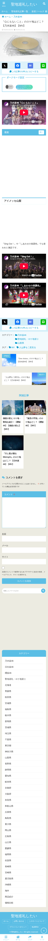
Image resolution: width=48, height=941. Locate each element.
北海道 (8, 685)
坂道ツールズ (38, 11)
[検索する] (43, 591)
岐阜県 (8, 782)
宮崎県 (8, 872)
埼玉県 (8, 733)
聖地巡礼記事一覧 (19, 11)
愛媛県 (8, 848)
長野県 (8, 764)
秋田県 (8, 697)
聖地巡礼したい (24, 4)
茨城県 (8, 727)
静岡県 (8, 770)
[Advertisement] (24, 165)
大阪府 (8, 794)
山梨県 (21, 343)
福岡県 (8, 854)
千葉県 (8, 739)
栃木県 (8, 715)
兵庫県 (8, 812)
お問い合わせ (19, 921)
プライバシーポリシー (18, 927)
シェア (30, 939)
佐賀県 (8, 860)
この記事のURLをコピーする (25, 71)
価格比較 (9, 903)
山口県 (8, 842)
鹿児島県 (9, 878)
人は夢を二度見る (27, 347)
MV (13, 347)
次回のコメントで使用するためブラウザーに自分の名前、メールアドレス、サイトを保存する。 (23, 573)
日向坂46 (9, 667)
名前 (4, 534)
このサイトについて (37, 921)
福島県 (8, 709)
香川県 (8, 824)
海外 (7, 891)
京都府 (8, 788)
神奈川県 (9, 751)
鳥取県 (8, 818)
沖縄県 (8, 884)
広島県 (8, 836)
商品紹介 (9, 897)
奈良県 (8, 800)
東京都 (8, 745)
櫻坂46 (8, 673)
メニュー (6, 939)
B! (30, 65)
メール (5, 545)
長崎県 (8, 866)
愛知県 (8, 776)
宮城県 (8, 703)
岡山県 (8, 830)
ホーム (4, 11)
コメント (9, 494)
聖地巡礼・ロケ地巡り (28, 339)
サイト (5, 557)
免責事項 (35, 927)
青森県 (8, 691)
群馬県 (8, 721)
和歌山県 (9, 806)
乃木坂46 (18, 17)
